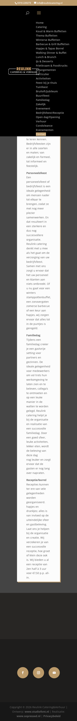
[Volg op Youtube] (54, 672)
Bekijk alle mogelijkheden (38, 616)
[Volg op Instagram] (38, 672)
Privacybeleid (52, 716)
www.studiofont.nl (37, 711)
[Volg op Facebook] (22, 672)
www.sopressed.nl (28, 716)
